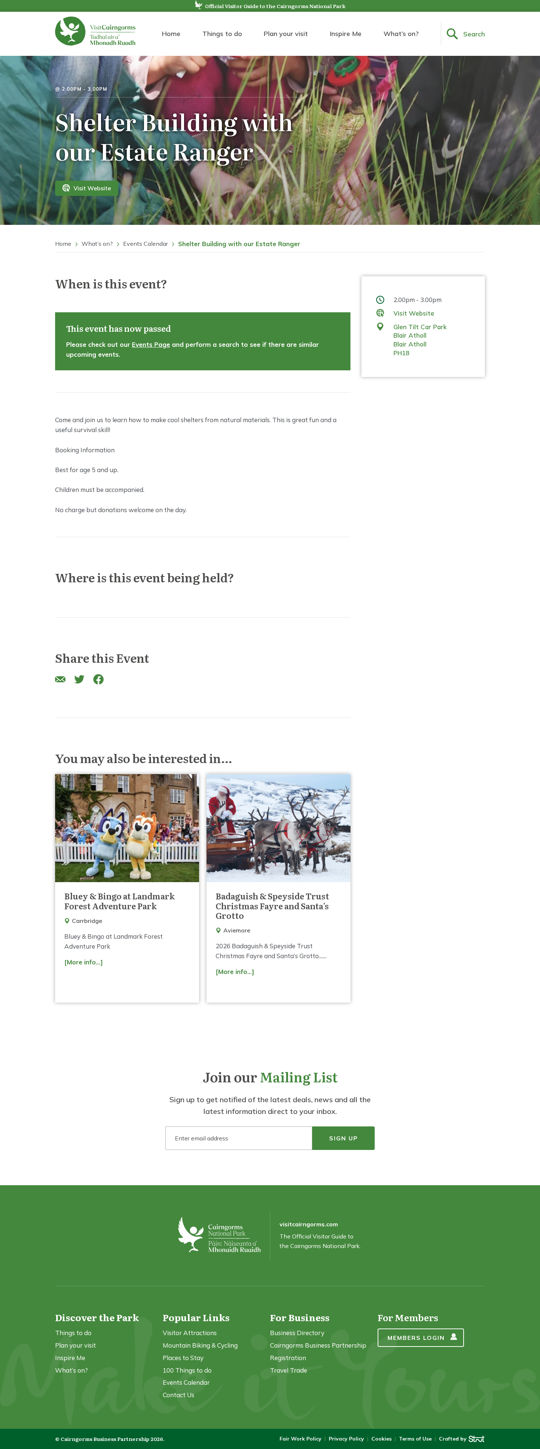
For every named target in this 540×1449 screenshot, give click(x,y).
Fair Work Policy (300, 1438)
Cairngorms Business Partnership (318, 1345)
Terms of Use (415, 1438)
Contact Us (178, 1395)
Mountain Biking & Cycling (200, 1345)
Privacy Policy (346, 1438)
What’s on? (401, 33)
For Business (300, 1317)
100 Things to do (187, 1370)
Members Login (416, 1337)
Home (171, 33)
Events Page (151, 344)
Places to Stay (183, 1358)
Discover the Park (97, 1317)
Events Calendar (145, 243)
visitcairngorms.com (309, 1224)
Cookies (381, 1438)
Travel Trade (288, 1370)
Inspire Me (345, 33)
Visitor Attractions (190, 1333)
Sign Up (343, 1138)
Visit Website (92, 188)
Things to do (222, 33)
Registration (288, 1358)
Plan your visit (286, 33)
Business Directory (297, 1333)
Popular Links (196, 1317)
